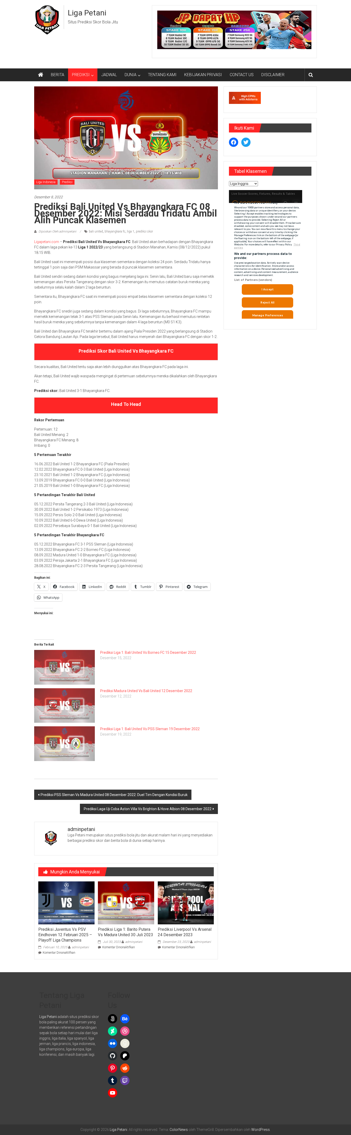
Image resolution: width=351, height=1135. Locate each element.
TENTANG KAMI (162, 74)
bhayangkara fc (115, 231)
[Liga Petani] (40, 74)
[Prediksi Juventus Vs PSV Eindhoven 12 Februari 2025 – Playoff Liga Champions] (66, 902)
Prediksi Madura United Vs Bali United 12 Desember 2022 (146, 691)
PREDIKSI (81, 74)
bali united (96, 231)
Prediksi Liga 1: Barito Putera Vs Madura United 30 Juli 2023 (125, 932)
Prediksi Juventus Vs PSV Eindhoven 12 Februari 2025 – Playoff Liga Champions (65, 935)
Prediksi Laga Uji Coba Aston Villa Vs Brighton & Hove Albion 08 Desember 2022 (147, 809)
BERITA (57, 74)
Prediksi (67, 182)
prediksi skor (144, 231)
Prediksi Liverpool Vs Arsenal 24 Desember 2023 (184, 932)
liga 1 (130, 231)
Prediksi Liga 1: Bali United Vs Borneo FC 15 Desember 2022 (148, 652)
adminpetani (80, 947)
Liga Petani (87, 12)
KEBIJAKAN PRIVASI (203, 74)
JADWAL (109, 74)
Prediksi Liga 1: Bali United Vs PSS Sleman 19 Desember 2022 (150, 729)
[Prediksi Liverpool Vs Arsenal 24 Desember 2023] (186, 902)
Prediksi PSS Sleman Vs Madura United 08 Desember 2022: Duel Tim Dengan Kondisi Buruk (114, 795)
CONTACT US (242, 74)
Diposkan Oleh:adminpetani (57, 231)
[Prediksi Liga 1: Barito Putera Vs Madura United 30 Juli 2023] (126, 902)
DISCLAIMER (272, 74)
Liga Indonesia (46, 182)
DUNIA (130, 74)
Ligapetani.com (46, 242)
